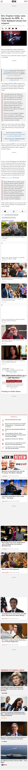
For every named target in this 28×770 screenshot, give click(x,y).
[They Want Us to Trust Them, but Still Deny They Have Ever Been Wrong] (14, 604)
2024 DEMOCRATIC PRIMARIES (11, 214)
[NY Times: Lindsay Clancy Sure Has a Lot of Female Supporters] (14, 631)
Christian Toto (5, 501)
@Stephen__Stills (7, 134)
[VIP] (25, 1)
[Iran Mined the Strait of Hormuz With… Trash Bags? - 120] (14, 752)
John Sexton (4, 644)
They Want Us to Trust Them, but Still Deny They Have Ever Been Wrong (14, 614)
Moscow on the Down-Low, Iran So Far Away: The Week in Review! (13, 472)
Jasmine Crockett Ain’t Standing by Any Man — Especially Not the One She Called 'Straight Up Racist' (13, 714)
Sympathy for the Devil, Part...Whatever (14, 439)
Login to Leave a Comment (14, 381)
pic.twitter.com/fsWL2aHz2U (14, 136)
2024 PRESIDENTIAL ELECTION (8, 217)
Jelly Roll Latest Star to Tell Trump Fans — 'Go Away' (13, 497)
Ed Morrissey (5, 476)
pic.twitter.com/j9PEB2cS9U (14, 75)
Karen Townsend (6, 25)
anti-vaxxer (10, 177)
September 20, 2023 (14, 80)
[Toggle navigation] (2, 1)
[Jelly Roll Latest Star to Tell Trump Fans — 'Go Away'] (14, 487)
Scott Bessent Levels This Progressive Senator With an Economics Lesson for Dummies (12, 689)
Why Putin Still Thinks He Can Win (13, 419)
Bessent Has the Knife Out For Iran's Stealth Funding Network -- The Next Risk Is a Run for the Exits (15, 425)
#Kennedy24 (6, 70)
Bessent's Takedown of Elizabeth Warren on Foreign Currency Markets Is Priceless (14, 738)
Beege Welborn (5, 572)
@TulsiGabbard (21, 134)
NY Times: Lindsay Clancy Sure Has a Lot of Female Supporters (14, 640)
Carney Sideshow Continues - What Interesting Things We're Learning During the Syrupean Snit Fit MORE (15, 435)
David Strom (4, 618)
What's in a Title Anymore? (10, 569)
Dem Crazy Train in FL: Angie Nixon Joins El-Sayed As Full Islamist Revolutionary (13, 544)
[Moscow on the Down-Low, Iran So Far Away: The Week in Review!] (14, 462)
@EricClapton (14, 134)
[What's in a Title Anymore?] (14, 560)
